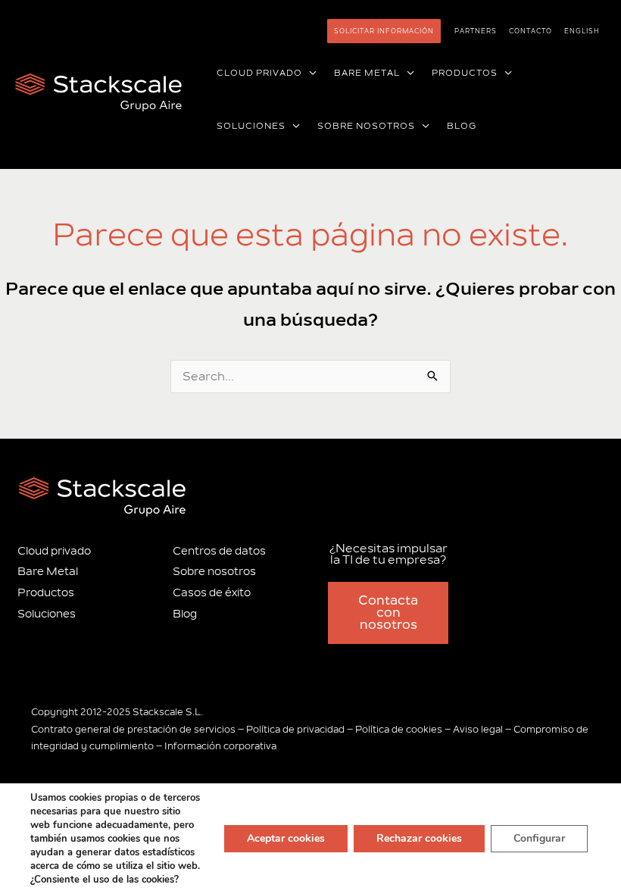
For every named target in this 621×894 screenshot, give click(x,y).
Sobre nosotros (214, 571)
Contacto (530, 31)
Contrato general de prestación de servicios (133, 730)
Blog (185, 614)
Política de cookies (398, 730)
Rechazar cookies (419, 838)
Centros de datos (219, 551)
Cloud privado (54, 551)
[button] (309, 73)
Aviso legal (478, 730)
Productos (45, 592)
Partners (475, 31)
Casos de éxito (212, 592)
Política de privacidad (295, 730)
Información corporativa (220, 746)
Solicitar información (384, 31)
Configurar (539, 838)
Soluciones (46, 614)
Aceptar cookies (286, 838)
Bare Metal (47, 571)
